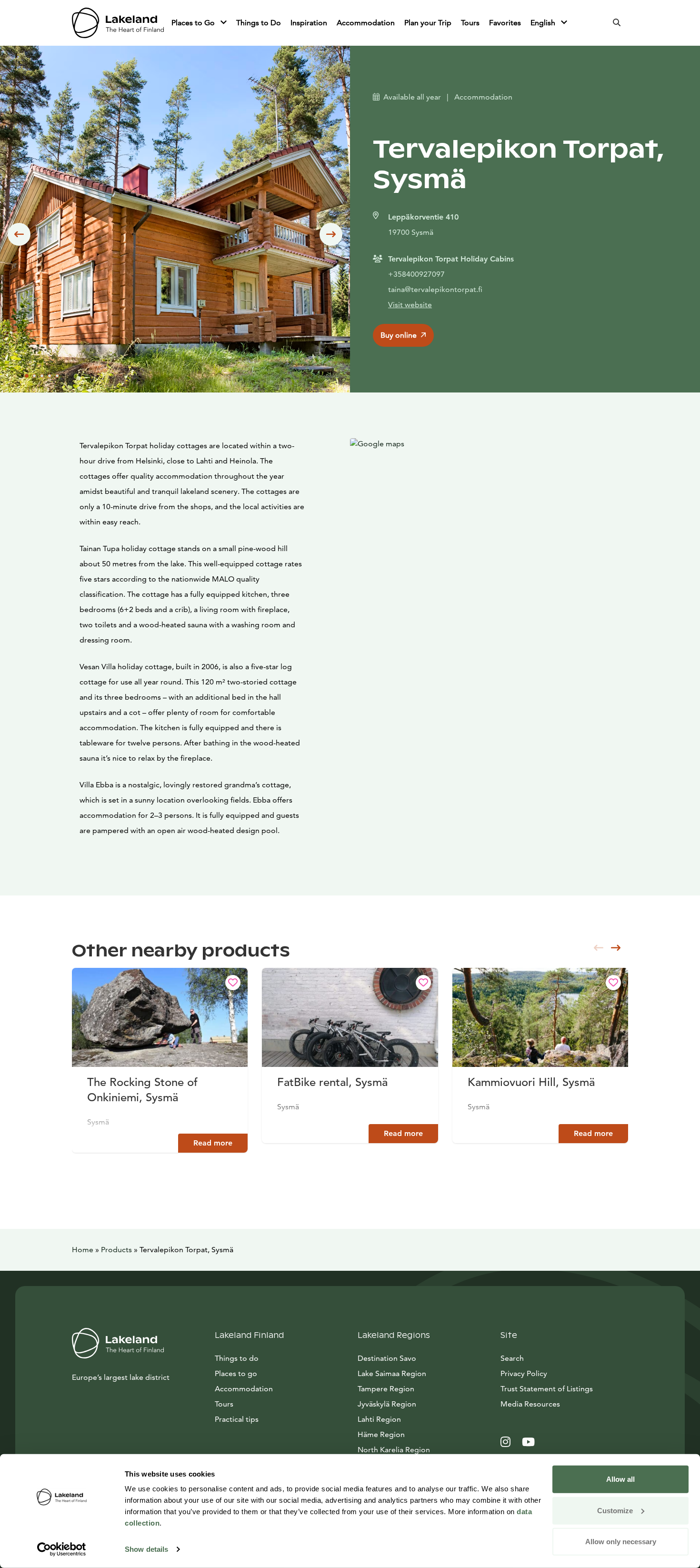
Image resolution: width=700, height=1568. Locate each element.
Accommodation (366, 22)
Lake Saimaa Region (392, 1373)
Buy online (398, 335)
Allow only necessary (620, 1542)
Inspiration (308, 22)
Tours (470, 22)
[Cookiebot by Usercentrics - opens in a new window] (61, 1549)
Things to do (237, 1358)
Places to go (236, 1373)
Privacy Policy (523, 1373)
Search (512, 1358)
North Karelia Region (394, 1449)
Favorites (505, 22)
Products (116, 1249)
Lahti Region (379, 1419)
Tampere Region (386, 1388)
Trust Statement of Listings (546, 1388)
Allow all (620, 1479)
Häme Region (381, 1434)
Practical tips (237, 1419)
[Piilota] (223, 23)
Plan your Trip (427, 22)
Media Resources (564, 1403)
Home (82, 1249)
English (543, 22)
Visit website (410, 304)
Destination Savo (387, 1358)
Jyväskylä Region (387, 1403)
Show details (146, 1549)
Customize (615, 1510)
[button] (19, 234)
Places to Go (194, 22)
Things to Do (258, 22)
